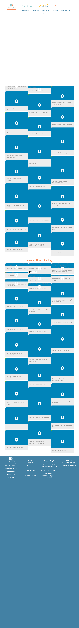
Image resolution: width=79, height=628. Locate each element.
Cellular (30, 473)
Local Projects (46, 10)
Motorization (30, 468)
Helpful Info (46, 14)
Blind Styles (25, 10)
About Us (36, 10)
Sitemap (11, 477)
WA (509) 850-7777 (11, 468)
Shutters (30, 463)
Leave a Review (68, 468)
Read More (33, 271)
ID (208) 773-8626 (10, 466)
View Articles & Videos (68, 465)
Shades (29, 465)
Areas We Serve (65, 10)
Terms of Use (11, 474)
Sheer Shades (30, 470)
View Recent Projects (68, 463)
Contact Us (11, 471)
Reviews (55, 10)
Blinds (30, 460)
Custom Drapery (30, 475)
